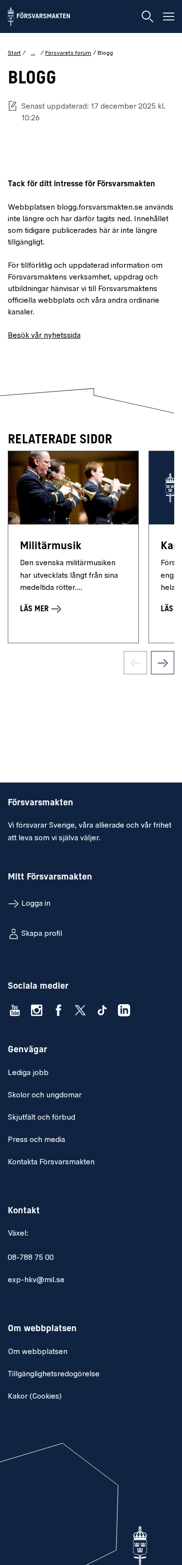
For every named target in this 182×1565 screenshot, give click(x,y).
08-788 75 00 (31, 1258)
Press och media (36, 1140)
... (33, 53)
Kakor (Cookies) (35, 1397)
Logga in (35, 904)
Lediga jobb (28, 1073)
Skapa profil (41, 934)
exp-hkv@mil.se (36, 1280)
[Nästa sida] (162, 662)
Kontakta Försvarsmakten (51, 1162)
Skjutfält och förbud (41, 1118)
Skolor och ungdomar (45, 1095)
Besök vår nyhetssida (44, 336)
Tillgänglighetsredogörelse (53, 1374)
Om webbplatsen (37, 1352)
